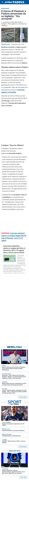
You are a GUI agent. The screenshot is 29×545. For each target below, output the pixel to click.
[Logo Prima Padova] (14, 2)
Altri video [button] (23, 477)
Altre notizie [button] (22, 397)
